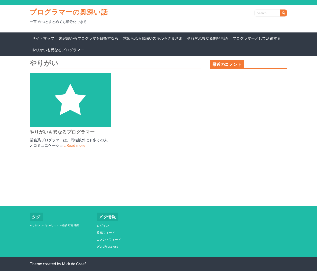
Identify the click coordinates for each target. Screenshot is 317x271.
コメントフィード (109, 239)
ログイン (103, 225)
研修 (70, 225)
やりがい (35, 225)
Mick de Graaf (74, 263)
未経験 (63, 225)
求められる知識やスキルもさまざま (152, 38)
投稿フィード (106, 232)
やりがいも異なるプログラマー (58, 49)
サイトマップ (43, 38)
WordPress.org (107, 246)
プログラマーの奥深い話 (69, 11)
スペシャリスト (50, 225)
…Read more (74, 145)
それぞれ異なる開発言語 (207, 38)
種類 (76, 225)
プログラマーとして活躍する (257, 38)
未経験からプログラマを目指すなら (88, 38)
